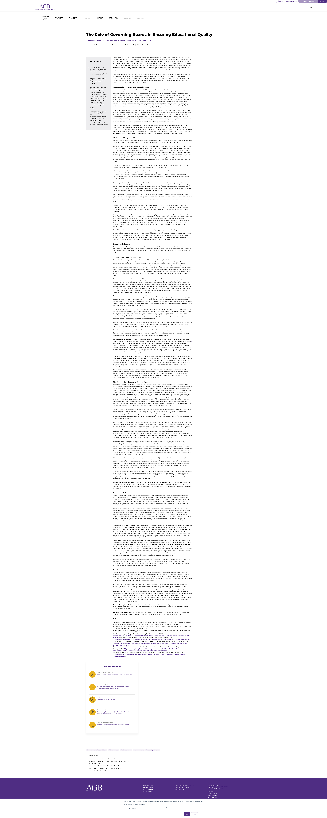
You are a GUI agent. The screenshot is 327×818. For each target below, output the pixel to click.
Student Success (139, 750)
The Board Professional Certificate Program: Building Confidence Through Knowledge (109, 762)
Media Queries (212, 795)
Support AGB (212, 793)
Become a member (308, 1)
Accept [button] (187, 814)
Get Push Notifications (215, 788)
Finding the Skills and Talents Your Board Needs (103, 766)
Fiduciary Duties (113, 750)
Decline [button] (194, 814)
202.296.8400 (179, 789)
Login (322, 1)
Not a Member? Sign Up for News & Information (218, 786)
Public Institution (126, 750)
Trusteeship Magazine (152, 750)
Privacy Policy (212, 797)
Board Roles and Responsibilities (96, 750)
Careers (210, 792)
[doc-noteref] (147, 82)
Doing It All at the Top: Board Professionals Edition (104, 768)
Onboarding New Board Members (99, 771)
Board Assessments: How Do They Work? (101, 759)
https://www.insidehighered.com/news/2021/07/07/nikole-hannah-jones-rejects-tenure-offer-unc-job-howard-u (151, 639)
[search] (311, 7)
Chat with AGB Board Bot (288, 1)
